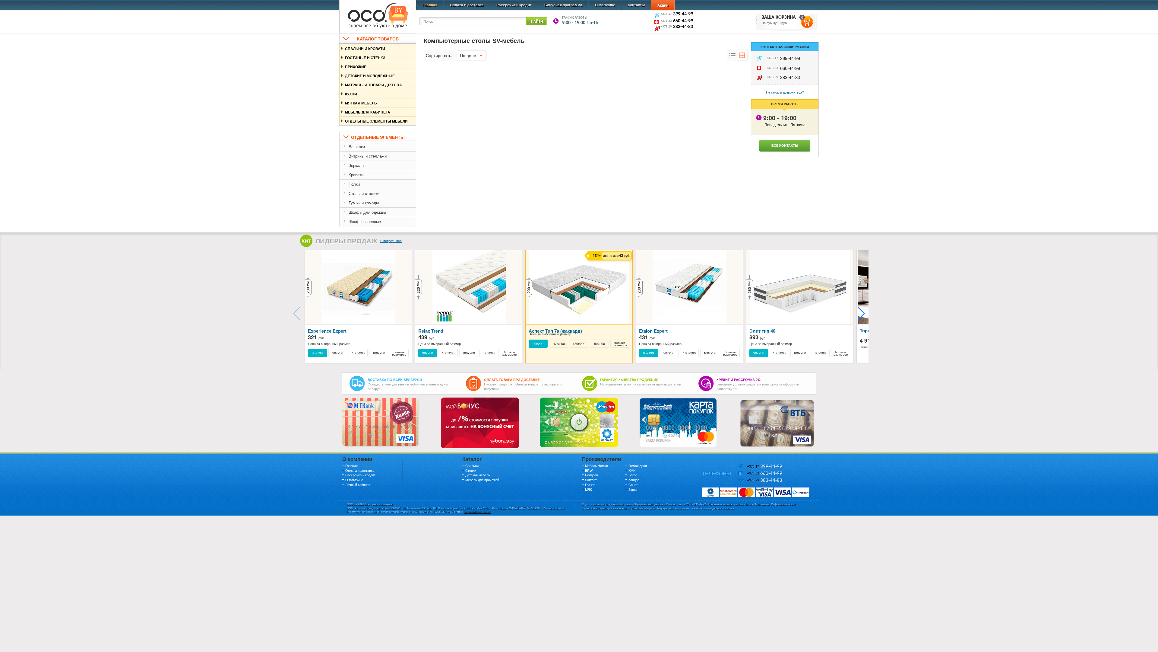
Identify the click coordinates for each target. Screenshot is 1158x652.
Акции (662, 5)
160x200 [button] (358, 353)
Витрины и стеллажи (368, 156)
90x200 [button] (337, 353)
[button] (861, 313)
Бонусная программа (563, 5)
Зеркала (356, 165)
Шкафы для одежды (367, 212)
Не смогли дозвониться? (785, 92)
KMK (631, 470)
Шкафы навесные (365, 221)
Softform (591, 479)
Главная (429, 5)
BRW (589, 470)
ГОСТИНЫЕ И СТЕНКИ (365, 57)
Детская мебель (477, 474)
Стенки (470, 470)
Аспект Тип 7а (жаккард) (555, 331)
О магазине (605, 5)
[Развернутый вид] (732, 55)
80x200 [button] (489, 353)
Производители (601, 458)
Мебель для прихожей (482, 479)
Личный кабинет (357, 484)
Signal (632, 489)
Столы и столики (364, 193)
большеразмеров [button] (399, 353)
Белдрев (591, 474)
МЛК (588, 489)
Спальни (472, 465)
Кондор (633, 479)
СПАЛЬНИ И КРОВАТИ (365, 48)
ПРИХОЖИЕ (355, 66)
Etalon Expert (653, 331)
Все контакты (784, 145)
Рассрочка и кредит (514, 5)
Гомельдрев (637, 465)
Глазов (590, 484)
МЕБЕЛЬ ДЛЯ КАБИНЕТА (367, 112)
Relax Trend (430, 331)
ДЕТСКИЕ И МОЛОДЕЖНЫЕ (370, 75)
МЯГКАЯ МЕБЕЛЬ (361, 103)
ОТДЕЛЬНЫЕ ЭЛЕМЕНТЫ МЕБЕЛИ (376, 121)
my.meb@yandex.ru (477, 512)
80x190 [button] (317, 353)
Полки (354, 184)
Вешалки (357, 146)
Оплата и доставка (467, 5)
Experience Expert (327, 331)
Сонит (633, 484)
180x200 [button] (378, 353)
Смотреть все (391, 240)
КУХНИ (351, 94)
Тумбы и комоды (364, 203)
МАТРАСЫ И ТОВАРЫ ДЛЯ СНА (373, 85)
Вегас (632, 474)
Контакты (636, 5)
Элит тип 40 (762, 331)
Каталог (472, 458)
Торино (868, 330)
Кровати (356, 174)
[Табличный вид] (742, 55)
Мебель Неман (596, 465)
